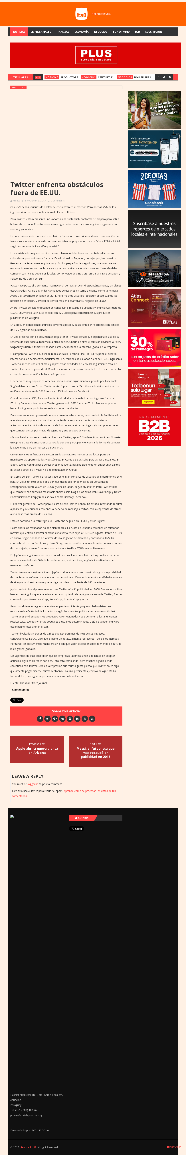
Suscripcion (153, 31)
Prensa (16, 200)
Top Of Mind (121, 31)
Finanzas (62, 31)
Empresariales (41, 31)
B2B (137, 31)
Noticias (19, 31)
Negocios (100, 31)
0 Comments (58, 200)
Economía (82, 31)
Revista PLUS (28, 1147)
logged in (33, 784)
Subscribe (175, 1147)
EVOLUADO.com (41, 1130)
